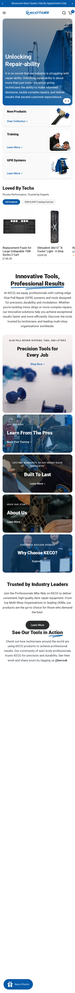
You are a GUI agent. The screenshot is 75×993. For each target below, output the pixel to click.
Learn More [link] (13, 147)
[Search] (64, 13)
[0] (69, 13)
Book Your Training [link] (18, 442)
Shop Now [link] (36, 364)
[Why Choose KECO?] (37, 553)
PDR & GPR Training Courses (39, 202)
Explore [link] (36, 561)
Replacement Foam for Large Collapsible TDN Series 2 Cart (17, 251)
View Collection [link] (16, 121)
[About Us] (37, 513)
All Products (11, 202)
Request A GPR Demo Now (42, 3)
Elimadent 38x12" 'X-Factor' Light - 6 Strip (50, 249)
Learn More (37, 625)
